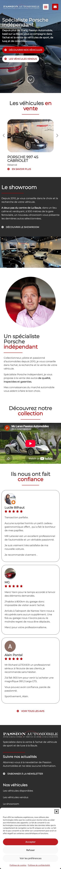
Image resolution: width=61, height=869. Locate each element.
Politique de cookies (18, 865)
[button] (56, 811)
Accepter (30, 841)
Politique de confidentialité (39, 865)
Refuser (30, 850)
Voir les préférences (30, 858)
